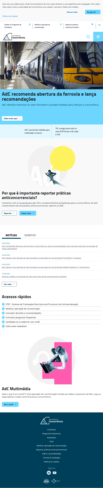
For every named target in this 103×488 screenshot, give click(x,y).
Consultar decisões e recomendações (23, 313)
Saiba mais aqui (10, 118)
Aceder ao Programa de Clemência (12, 25)
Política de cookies (10, 16)
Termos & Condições (51, 457)
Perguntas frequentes (51, 433)
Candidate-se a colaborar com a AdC (23, 321)
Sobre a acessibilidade (51, 453)
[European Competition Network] (46, 480)
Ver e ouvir (8, 404)
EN (99, 25)
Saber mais (26, 213)
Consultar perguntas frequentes (21, 317)
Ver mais (8, 284)
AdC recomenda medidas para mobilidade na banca (37, 131)
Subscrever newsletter (16, 326)
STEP (51, 441)
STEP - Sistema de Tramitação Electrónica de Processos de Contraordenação (42, 304)
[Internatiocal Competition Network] (56, 480)
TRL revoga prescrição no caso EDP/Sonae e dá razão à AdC (66, 131)
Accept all (91, 12)
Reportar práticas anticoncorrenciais (72, 25)
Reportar (8, 213)
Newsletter (51, 437)
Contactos (51, 429)
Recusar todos (72, 12)
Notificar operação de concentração (42, 25)
